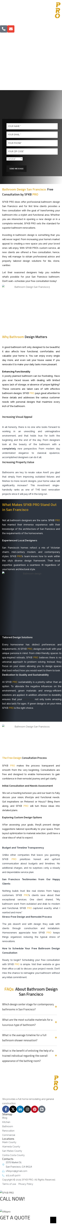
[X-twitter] (13, 1109)
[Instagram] (27, 1109)
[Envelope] (10, 29)
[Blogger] (41, 1109)
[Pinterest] (34, 1109)
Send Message (17, 168)
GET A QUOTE (15, 1217)
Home (12, 67)
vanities (6, 265)
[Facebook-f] (5, 1109)
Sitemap (7, 1114)
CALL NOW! (12, 1199)
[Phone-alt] (3, 29)
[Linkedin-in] (20, 1109)
